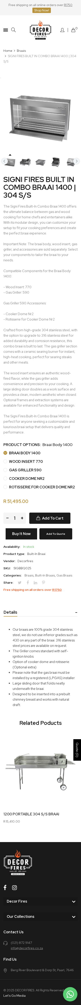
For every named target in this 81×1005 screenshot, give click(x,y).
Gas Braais (64, 575)
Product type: (14, 554)
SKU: (7, 568)
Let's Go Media (14, 996)
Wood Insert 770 (25, 461)
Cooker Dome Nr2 (26, 478)
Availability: (11, 547)
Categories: (12, 575)
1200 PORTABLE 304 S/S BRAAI (31, 814)
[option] (10, 162)
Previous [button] (4, 161)
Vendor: (9, 561)
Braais (29, 575)
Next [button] (76, 161)
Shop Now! (41, 10)
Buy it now (21, 533)
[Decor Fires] (40, 30)
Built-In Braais (45, 575)
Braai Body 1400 (24, 453)
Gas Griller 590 (24, 470)
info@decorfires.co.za (27, 948)
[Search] (13, 30)
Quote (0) (77, 750)
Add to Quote (55, 534)
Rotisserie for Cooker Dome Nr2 (41, 487)
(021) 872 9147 (21, 943)
